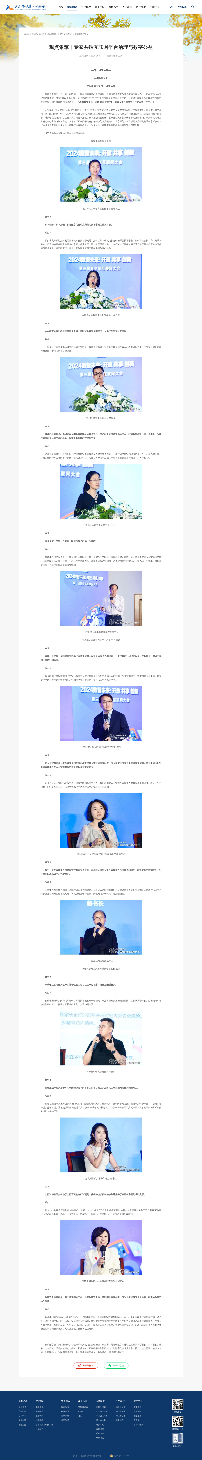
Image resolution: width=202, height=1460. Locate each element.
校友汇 (81, 1411)
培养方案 (100, 1425)
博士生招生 (120, 1416)
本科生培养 (101, 1407)
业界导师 (65, 1416)
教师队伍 (65, 1407)
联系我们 (39, 1429)
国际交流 (22, 1425)
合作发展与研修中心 (44, 1425)
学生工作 (137, 1411)
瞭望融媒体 (83, 1407)
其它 (80, 1416)
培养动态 (100, 1438)
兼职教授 (65, 1420)
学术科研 (22, 1420)
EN (171, 7)
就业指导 (120, 1420)
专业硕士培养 (102, 1416)
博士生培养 (101, 1420)
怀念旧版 (182, 7)
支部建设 (137, 1407)
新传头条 (43, 34)
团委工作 (137, 1416)
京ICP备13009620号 (121, 1456)
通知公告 (22, 1411)
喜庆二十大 (138, 1425)
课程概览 (100, 1429)
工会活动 (137, 1420)
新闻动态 (33, 34)
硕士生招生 (120, 1411)
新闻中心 (22, 1416)
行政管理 (65, 1411)
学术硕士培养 (102, 1411)
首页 (61, 6)
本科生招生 (120, 1407)
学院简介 (39, 1407)
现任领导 (39, 1411)
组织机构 (39, 1416)
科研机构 (39, 1420)
